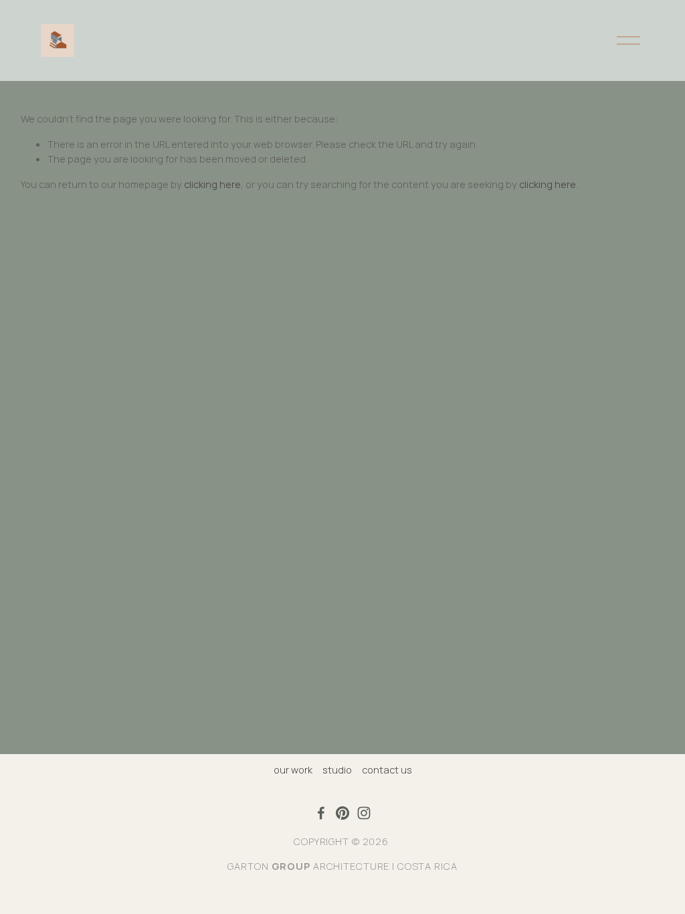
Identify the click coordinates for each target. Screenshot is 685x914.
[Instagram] (364, 813)
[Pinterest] (342, 813)
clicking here (212, 184)
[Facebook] (321, 813)
